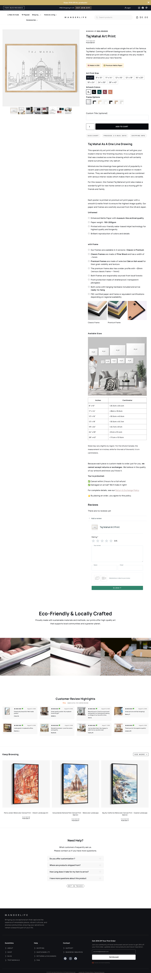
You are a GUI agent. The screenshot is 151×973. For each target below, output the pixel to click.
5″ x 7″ (90, 77)
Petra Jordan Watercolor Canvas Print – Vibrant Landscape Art (26, 813)
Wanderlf (75, 17)
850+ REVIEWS (102, 31)
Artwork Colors (93, 87)
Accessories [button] (31, 20)
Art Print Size (92, 73)
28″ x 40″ (113, 82)
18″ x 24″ (91, 82)
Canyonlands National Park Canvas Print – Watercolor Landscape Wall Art (75, 814)
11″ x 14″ (108, 77)
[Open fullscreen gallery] (77, 104)
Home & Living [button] (49, 15)
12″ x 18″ (129, 77)
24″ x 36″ (102, 82)
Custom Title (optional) (97, 113)
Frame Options (93, 97)
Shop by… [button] (35, 15)
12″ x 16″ (118, 77)
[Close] (148, 2)
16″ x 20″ (139, 77)
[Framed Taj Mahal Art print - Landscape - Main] (41, 67)
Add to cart (122, 126)
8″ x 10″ (99, 77)
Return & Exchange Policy (127, 490)
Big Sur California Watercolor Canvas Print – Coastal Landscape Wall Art (124, 814)
